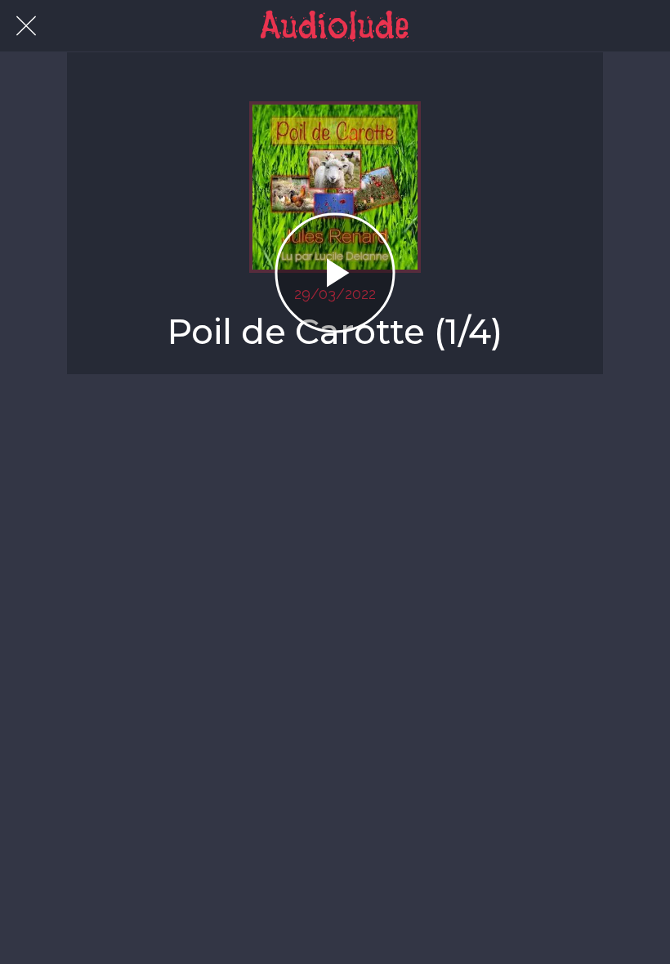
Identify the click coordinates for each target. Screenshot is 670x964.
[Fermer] (26, 26)
